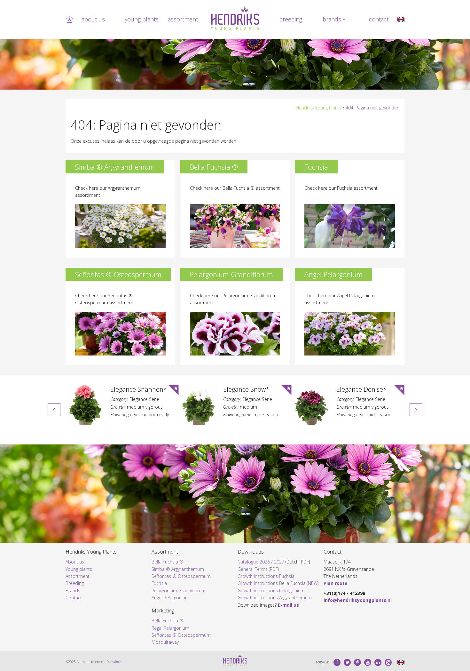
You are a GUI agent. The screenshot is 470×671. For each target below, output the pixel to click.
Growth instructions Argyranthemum (275, 598)
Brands (332, 19)
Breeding (290, 19)
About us (93, 19)
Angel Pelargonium (170, 598)
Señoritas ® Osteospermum (181, 576)
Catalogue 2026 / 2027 (261, 562)
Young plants (142, 19)
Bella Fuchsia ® (168, 562)
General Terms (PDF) (258, 569)
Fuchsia (159, 583)
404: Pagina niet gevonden (372, 108)
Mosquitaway (165, 642)
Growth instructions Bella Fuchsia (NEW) (278, 583)
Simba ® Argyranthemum (178, 569)
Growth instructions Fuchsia (266, 576)
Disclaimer (114, 661)
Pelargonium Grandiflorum (179, 590)
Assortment (183, 19)
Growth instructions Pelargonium (271, 590)
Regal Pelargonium (170, 628)
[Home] (235, 18)
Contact (378, 19)
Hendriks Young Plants (318, 108)
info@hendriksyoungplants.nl (358, 600)
